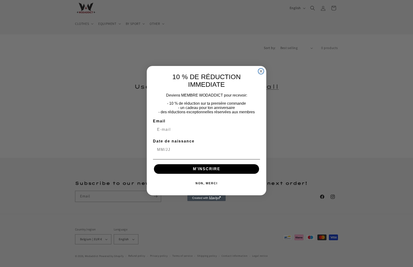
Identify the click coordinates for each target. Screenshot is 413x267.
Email (159, 121)
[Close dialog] (261, 71)
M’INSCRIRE (206, 169)
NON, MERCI (206, 183)
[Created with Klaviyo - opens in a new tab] (206, 198)
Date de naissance (174, 141)
